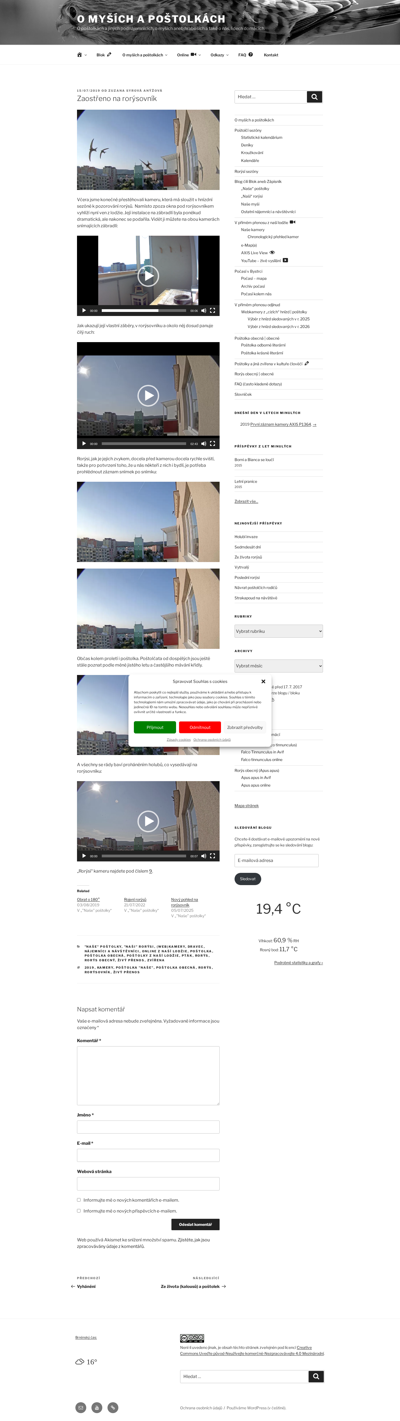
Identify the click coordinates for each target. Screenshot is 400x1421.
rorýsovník (98, 972)
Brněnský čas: (86, 1337)
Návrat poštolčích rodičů (256, 587)
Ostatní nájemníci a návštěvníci (268, 211)
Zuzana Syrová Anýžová (135, 91)
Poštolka (201, 951)
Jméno (85, 1115)
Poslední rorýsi (247, 577)
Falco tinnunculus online (261, 759)
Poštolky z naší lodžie (153, 955)
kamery (105, 967)
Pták (187, 955)
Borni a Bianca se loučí (254, 459)
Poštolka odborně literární (263, 345)
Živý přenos (131, 960)
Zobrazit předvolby (245, 727)
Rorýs (202, 955)
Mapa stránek (247, 805)
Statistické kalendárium (261, 137)
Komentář (89, 1040)
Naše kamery (252, 229)
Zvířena (156, 960)
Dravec (196, 947)
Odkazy (217, 55)
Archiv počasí (253, 286)
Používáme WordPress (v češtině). (256, 1407)
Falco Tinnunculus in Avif (262, 752)
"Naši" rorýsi (139, 947)
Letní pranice (246, 481)
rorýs (205, 967)
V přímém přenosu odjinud (257, 304)
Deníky (247, 145)
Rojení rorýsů (135, 899)
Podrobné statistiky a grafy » (298, 962)
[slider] (144, 310)
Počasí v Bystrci (248, 271)
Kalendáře (250, 160)
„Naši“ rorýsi (252, 196)
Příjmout (155, 727)
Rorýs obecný (100, 960)
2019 (90, 967)
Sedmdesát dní (248, 547)
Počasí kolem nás (256, 293)
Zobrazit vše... (246, 501)
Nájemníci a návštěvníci (112, 951)
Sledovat (248, 878)
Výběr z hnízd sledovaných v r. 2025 (279, 319)
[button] (263, 681)
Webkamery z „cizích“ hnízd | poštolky (274, 311)
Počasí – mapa (254, 278)
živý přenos (126, 972)
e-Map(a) (249, 245)
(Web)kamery (171, 947)
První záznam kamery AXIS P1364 (280, 424)
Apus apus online (255, 785)
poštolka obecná (176, 967)
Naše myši (250, 204)
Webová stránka (94, 1171)
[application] (148, 276)
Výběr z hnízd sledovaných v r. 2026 (279, 326)
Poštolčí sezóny (248, 130)
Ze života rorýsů (248, 557)
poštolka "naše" (135, 967)
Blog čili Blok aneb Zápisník (258, 181)
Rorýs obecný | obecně (254, 374)
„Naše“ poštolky (255, 188)
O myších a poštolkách (151, 19)
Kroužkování (252, 152)
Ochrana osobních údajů (212, 740)
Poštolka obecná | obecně (257, 338)
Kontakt (271, 55)
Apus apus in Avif (256, 777)
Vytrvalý (242, 567)
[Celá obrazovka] (212, 310)
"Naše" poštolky (103, 947)
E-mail (85, 1143)
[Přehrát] (84, 310)
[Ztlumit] (204, 310)
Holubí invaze (246, 536)
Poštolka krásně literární (262, 353)
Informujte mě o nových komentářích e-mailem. (131, 1200)
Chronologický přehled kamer (273, 236)
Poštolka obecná (104, 955)
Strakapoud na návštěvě (256, 598)
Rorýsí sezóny (246, 171)
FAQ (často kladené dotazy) (258, 384)
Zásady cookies (179, 740)
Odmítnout (200, 727)
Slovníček (243, 394)
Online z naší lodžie (165, 951)
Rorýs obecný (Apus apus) (257, 770)
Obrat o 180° (88, 899)
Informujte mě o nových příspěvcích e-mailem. (130, 1211)
